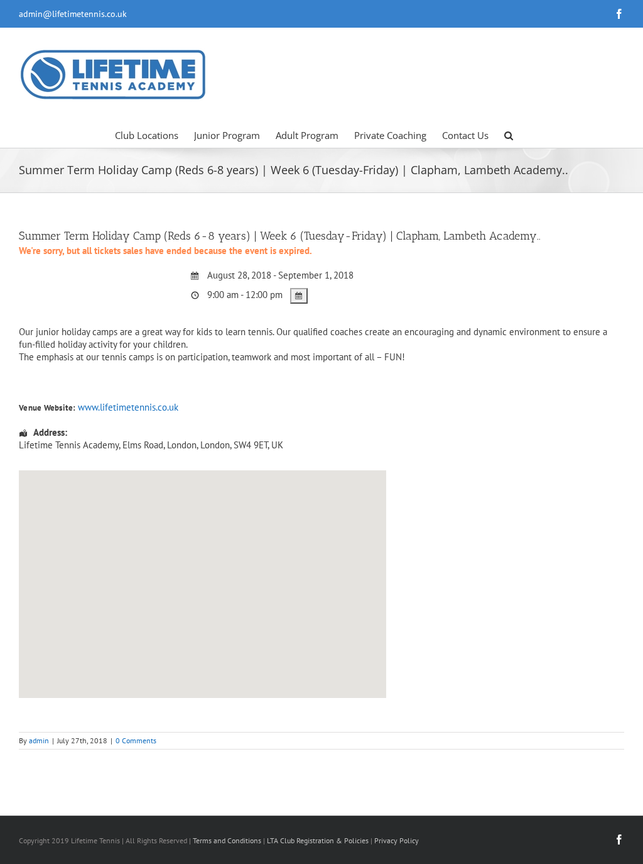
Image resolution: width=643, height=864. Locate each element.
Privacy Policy (396, 840)
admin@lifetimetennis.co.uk (73, 13)
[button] (508, 134)
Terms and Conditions (227, 840)
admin (39, 740)
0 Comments (136, 740)
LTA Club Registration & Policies (318, 840)
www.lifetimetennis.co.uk (128, 407)
